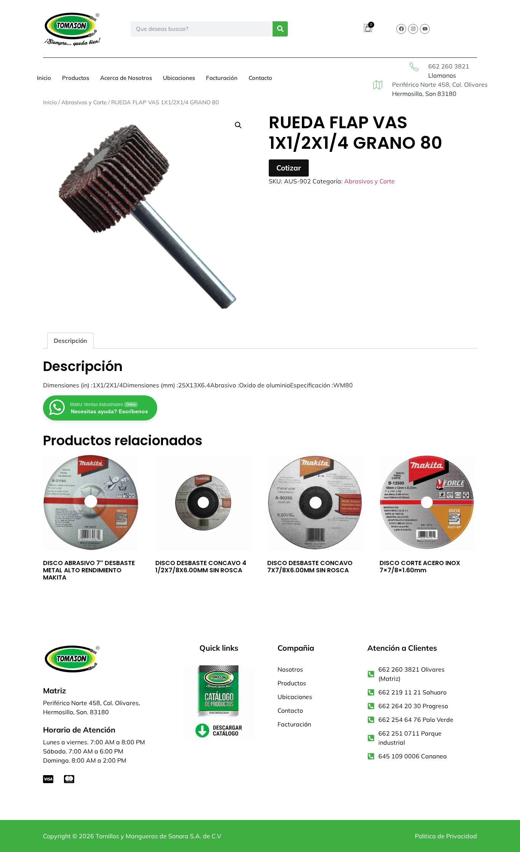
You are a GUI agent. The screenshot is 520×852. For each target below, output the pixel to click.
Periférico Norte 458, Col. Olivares (440, 84)
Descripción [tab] (70, 340)
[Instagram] (413, 29)
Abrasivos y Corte (84, 102)
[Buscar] (280, 29)
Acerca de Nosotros (126, 77)
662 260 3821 (448, 66)
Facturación (222, 77)
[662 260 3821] (414, 67)
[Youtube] (425, 29)
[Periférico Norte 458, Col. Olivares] (378, 85)
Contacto (260, 77)
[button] (238, 125)
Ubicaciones (179, 77)
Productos (75, 77)
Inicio (44, 77)
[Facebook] (401, 29)
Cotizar (288, 167)
